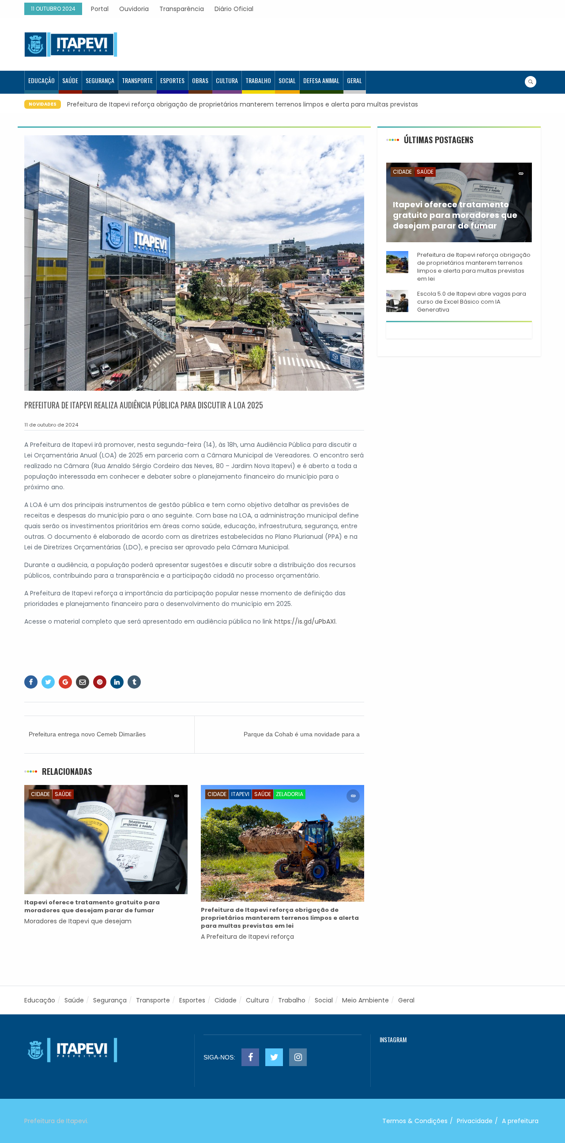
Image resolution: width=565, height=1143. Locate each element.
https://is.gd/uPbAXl (304, 621)
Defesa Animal (321, 80)
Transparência (181, 8)
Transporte (137, 80)
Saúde (70, 80)
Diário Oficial (234, 8)
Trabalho (258, 80)
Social (287, 80)
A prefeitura (520, 1120)
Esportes (172, 80)
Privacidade (475, 1120)
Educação (41, 80)
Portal (100, 8)
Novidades (42, 104)
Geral (354, 80)
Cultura (227, 80)
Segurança (100, 80)
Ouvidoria (134, 8)
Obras (200, 80)
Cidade (40, 794)
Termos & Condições (415, 1120)
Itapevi (240, 794)
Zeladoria (289, 794)
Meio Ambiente (365, 1000)
